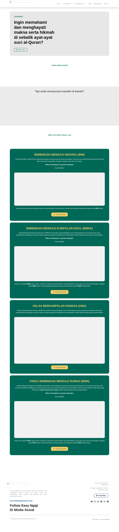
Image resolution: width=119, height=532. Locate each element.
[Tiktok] (98, 501)
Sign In (106, 3)
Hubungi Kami (97, 3)
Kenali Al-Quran (79, 3)
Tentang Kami (67, 3)
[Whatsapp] (104, 501)
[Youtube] (101, 501)
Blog (90, 3)
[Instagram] (94, 501)
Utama (58, 3)
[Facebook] (91, 501)
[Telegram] (107, 501)
